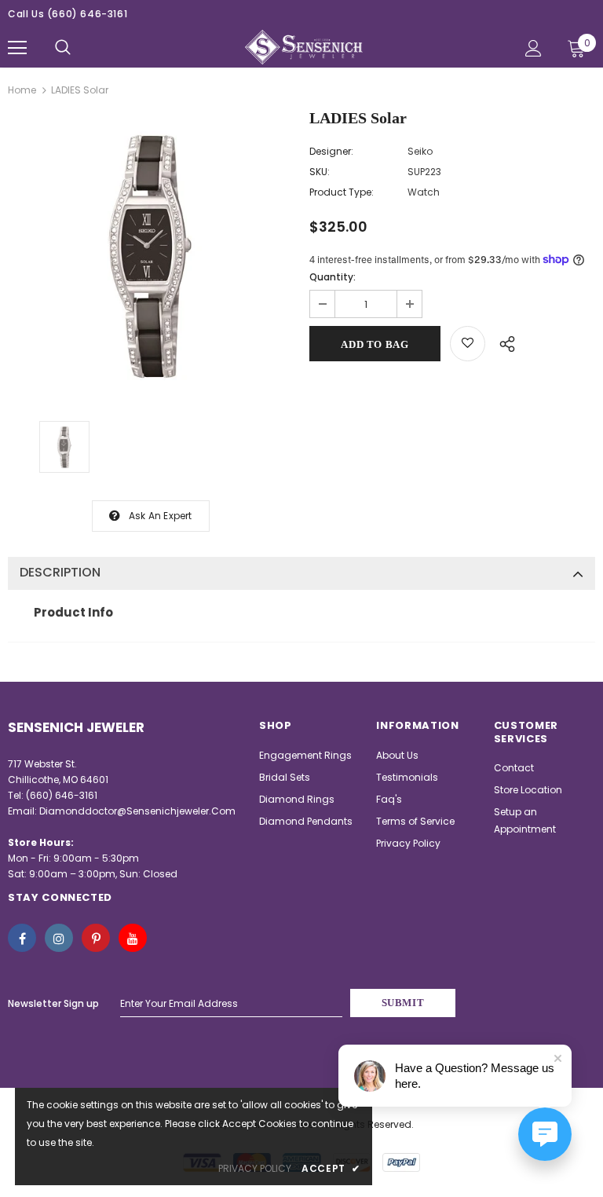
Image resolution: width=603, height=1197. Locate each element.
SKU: (319, 171)
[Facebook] (22, 938)
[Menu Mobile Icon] (17, 47)
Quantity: (332, 277)
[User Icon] (533, 48)
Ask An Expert (160, 515)
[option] (151, 254)
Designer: (331, 151)
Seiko (420, 151)
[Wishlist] (467, 343)
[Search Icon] (63, 48)
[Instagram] (59, 938)
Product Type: (341, 192)
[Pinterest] (96, 938)
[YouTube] (133, 938)
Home (22, 90)
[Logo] (304, 47)
